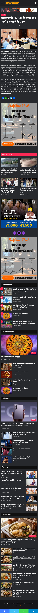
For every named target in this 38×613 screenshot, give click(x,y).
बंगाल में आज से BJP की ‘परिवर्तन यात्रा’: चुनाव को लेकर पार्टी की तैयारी (11, 489)
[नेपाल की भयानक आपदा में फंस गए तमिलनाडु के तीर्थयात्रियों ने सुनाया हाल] (6, 291)
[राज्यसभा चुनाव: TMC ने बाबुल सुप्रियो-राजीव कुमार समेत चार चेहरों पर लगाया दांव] (31, 499)
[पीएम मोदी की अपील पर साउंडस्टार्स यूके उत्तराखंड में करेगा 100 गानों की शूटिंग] (9, 182)
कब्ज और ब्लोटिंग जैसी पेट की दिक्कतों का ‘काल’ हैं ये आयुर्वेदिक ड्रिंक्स (23, 306)
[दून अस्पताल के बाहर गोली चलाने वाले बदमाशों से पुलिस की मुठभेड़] (28, 182)
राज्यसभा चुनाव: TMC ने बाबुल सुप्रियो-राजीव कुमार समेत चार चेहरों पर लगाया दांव (13, 497)
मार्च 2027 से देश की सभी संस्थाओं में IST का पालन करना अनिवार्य (24, 298)
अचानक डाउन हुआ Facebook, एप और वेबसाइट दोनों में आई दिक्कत (23, 442)
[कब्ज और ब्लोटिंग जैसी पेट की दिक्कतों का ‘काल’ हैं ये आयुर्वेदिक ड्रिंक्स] (6, 308)
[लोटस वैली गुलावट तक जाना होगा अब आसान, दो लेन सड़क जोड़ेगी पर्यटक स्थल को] (6, 324)
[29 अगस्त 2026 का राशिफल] (6, 374)
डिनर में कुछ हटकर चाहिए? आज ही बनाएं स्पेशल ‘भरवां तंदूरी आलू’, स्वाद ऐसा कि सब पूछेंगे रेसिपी (24, 592)
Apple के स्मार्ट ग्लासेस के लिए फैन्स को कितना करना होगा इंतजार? (23, 458)
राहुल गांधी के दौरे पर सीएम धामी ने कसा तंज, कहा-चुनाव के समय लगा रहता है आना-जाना (12, 473)
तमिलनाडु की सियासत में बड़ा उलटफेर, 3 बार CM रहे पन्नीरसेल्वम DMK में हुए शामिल (12, 505)
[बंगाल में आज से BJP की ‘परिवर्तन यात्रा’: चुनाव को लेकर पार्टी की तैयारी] (31, 491)
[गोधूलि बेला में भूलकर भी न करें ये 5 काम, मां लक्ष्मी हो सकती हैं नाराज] (6, 366)
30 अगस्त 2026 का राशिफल (20, 313)
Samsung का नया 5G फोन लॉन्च (21, 449)
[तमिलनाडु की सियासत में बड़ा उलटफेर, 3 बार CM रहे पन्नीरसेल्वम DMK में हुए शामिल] (31, 507)
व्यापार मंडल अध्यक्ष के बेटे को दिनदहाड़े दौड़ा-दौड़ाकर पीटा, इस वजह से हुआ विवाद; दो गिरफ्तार (28, 171)
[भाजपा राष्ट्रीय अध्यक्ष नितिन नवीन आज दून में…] (31, 482)
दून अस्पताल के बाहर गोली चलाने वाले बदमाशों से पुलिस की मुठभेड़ (28, 190)
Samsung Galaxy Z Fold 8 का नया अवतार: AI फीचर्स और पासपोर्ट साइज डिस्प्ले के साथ (17, 424)
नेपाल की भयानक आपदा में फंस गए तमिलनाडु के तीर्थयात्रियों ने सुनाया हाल (24, 290)
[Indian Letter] (12, 3)
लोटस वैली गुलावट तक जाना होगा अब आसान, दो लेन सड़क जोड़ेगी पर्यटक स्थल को (24, 323)
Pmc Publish (6, 26)
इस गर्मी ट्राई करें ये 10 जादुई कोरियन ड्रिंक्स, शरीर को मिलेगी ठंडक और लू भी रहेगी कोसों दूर (24, 567)
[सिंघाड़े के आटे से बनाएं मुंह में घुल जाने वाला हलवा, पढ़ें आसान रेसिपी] (6, 551)
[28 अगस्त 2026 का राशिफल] (6, 390)
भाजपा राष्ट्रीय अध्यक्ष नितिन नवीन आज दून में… (12, 481)
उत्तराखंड (3, 15)
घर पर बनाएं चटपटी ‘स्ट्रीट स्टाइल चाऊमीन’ (24, 582)
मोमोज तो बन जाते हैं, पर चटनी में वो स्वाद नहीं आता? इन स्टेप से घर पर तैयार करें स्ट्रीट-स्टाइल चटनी (24, 576)
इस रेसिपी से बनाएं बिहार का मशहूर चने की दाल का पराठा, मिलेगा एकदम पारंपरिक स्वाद (24, 558)
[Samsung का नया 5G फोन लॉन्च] (6, 451)
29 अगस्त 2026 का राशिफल (20, 372)
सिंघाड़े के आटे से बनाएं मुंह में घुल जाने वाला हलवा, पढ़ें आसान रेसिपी (24, 550)
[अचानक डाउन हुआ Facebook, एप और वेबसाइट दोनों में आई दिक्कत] (6, 443)
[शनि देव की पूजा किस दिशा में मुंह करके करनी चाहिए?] (6, 382)
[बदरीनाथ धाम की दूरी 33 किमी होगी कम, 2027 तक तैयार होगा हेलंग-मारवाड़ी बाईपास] (9, 162)
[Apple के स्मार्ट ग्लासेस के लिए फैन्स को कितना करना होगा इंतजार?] (6, 459)
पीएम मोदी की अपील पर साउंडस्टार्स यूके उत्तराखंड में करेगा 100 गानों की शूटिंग (8, 190)
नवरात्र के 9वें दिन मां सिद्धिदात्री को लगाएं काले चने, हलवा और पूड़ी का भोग (18, 541)
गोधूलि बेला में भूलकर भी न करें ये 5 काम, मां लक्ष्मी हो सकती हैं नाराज (24, 365)
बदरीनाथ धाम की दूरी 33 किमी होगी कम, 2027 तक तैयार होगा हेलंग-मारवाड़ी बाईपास (9, 171)
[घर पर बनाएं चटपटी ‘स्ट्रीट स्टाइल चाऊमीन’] (6, 585)
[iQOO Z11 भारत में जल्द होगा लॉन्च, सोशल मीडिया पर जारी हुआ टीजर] (6, 435)
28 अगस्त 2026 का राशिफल (20, 388)
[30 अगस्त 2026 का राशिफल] (6, 316)
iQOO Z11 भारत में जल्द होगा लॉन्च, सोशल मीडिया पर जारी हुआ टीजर (24, 434)
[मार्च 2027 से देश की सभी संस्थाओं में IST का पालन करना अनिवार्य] (6, 299)
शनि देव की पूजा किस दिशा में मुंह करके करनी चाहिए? (24, 381)
